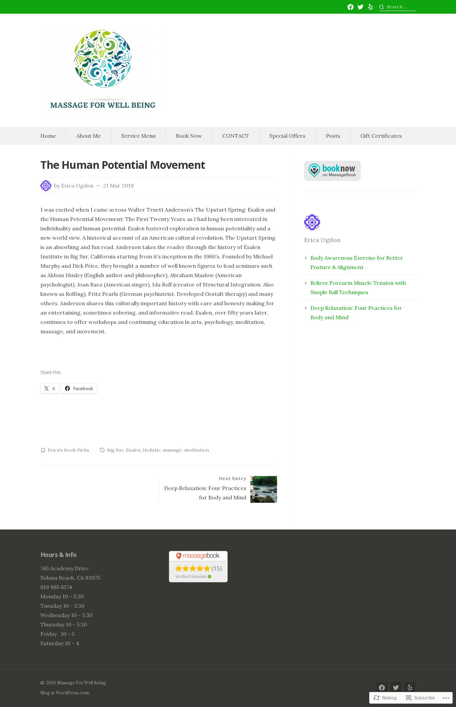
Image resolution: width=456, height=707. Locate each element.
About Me (88, 135)
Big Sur (115, 450)
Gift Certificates (381, 135)
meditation (196, 450)
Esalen (133, 450)
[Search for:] (397, 7)
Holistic (152, 450)
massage (172, 450)
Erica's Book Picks (68, 450)
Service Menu (138, 135)
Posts (333, 135)
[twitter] (361, 7)
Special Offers (287, 135)
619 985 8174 (56, 587)
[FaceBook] (351, 7)
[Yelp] (371, 7)
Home (48, 135)
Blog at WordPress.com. (65, 692)
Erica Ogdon (77, 185)
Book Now (189, 135)
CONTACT (235, 135)
